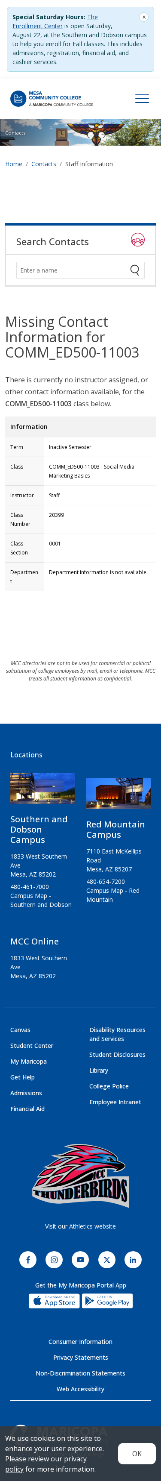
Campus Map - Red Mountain (113, 894)
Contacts (15, 132)
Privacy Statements (80, 1357)
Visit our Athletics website (80, 1226)
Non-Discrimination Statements (80, 1373)
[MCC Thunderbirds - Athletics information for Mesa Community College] (80, 1176)
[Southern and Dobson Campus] (42, 792)
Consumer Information (80, 1341)
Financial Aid (27, 1109)
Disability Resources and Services (117, 1034)
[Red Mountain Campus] (118, 797)
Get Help (22, 1077)
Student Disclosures (117, 1054)
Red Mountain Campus (115, 829)
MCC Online (34, 941)
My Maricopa (28, 1061)
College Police (109, 1086)
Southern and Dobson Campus (39, 829)
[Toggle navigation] (142, 98)
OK (137, 1453)
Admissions (26, 1093)
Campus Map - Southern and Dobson (41, 900)
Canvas (20, 1030)
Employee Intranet (115, 1102)
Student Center (31, 1045)
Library (98, 1070)
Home (13, 164)
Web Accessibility (80, 1389)
